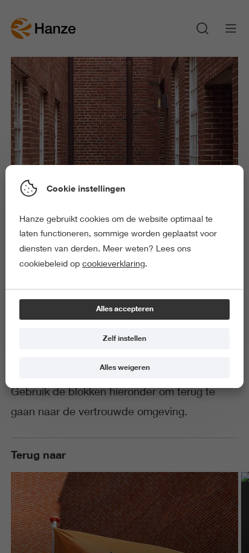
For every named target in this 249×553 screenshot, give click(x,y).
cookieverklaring (113, 263)
